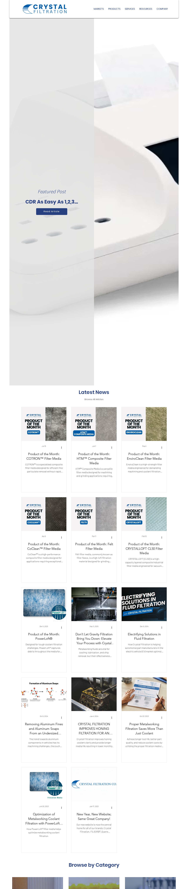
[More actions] (62, 447)
